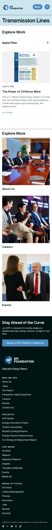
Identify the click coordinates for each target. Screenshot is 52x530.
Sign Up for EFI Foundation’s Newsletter (25, 343)
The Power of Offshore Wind (21, 91)
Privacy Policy (34, 522)
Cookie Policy (43, 522)
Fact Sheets (7, 112)
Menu (37, 7)
